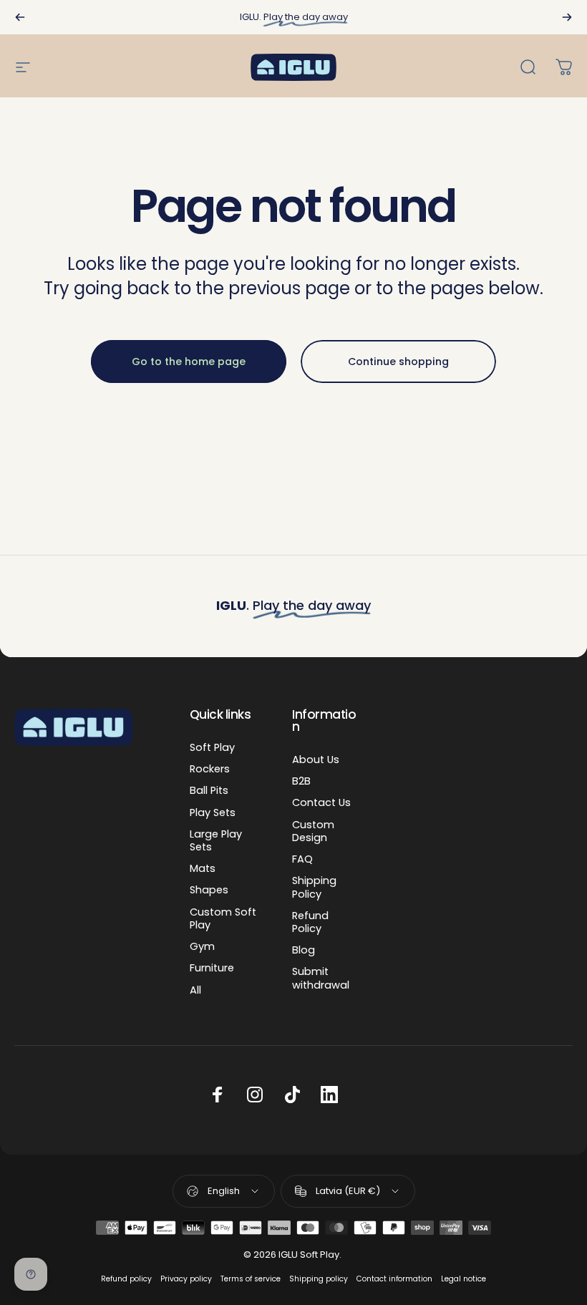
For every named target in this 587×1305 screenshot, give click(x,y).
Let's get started (293, 791)
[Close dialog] (456, 302)
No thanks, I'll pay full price (294, 838)
